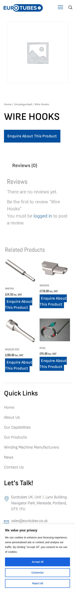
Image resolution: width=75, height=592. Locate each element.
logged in (43, 216)
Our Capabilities (17, 427)
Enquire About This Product (32, 136)
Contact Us (14, 467)
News (8, 457)
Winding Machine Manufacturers (31, 447)
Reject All (37, 583)
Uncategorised (23, 104)
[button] (60, 8)
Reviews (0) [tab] (24, 165)
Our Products (15, 437)
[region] (37, 558)
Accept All (37, 562)
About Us (12, 417)
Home (7, 104)
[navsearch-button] (69, 8)
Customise (37, 572)
